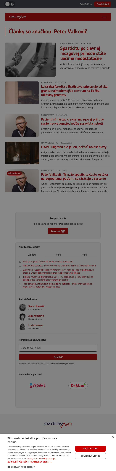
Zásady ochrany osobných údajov (41, 458)
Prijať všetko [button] (90, 448)
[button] (40, 461)
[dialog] (58, 452)
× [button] (112, 437)
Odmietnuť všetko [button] (90, 456)
